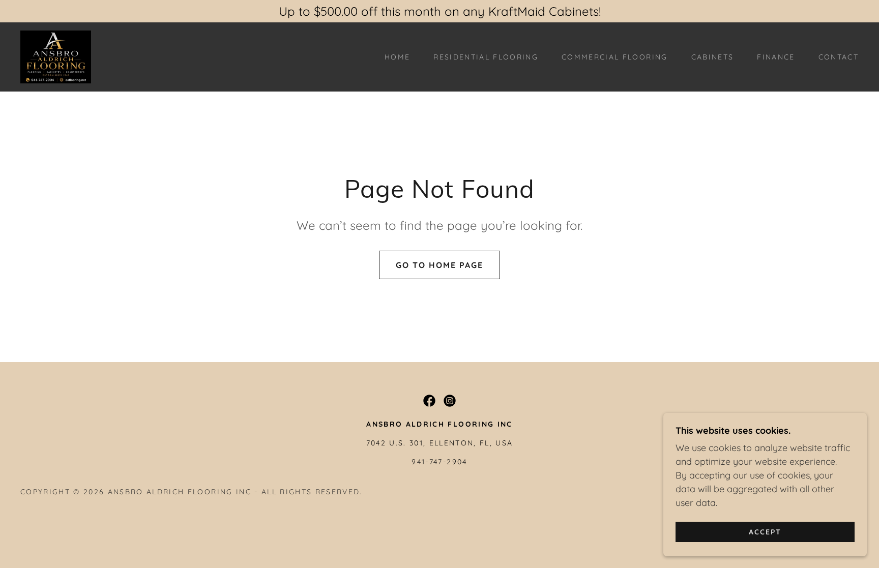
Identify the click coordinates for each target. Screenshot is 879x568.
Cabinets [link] (712, 57)
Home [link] (397, 57)
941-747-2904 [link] (439, 461)
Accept (765, 531)
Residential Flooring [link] (485, 57)
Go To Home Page (439, 265)
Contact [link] (838, 57)
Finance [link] (776, 57)
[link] (55, 56)
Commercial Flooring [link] (614, 57)
